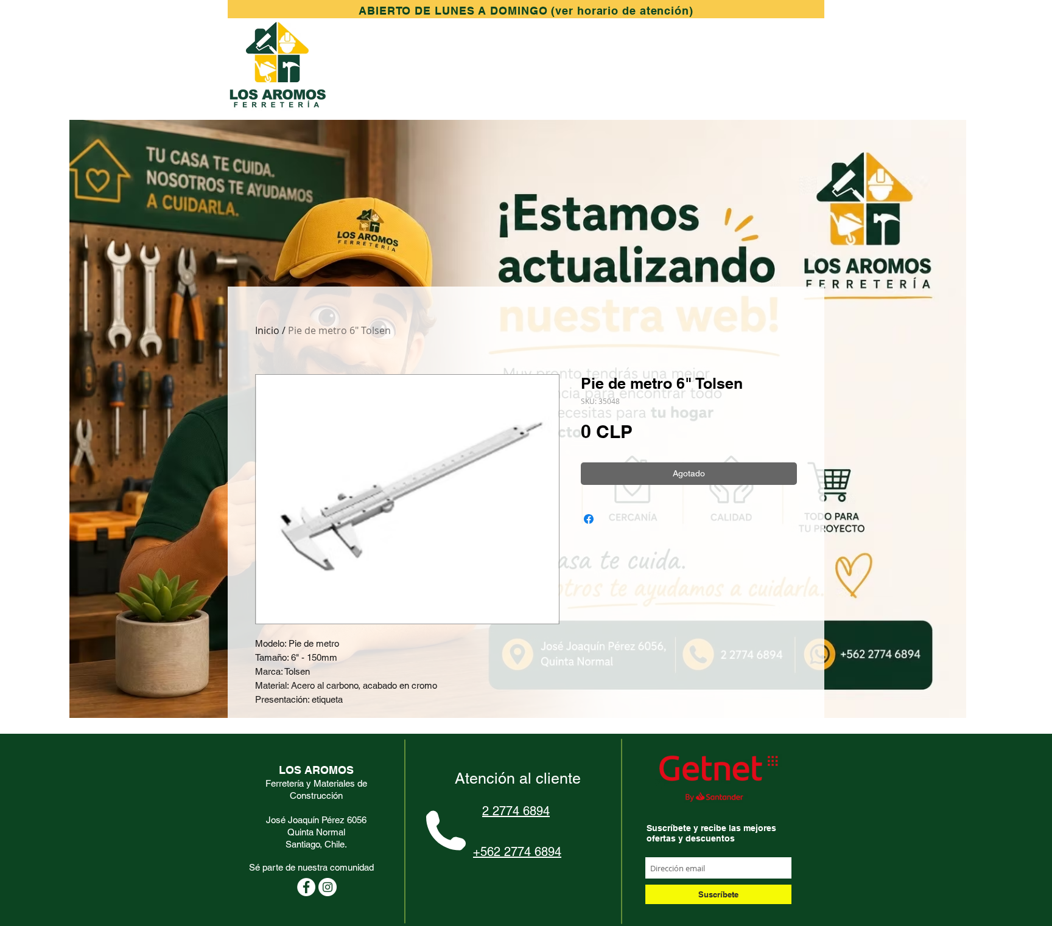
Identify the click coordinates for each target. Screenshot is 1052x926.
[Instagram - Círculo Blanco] (327, 887)
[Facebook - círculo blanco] (306, 887)
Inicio (267, 330)
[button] (526, 10)
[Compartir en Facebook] (588, 519)
